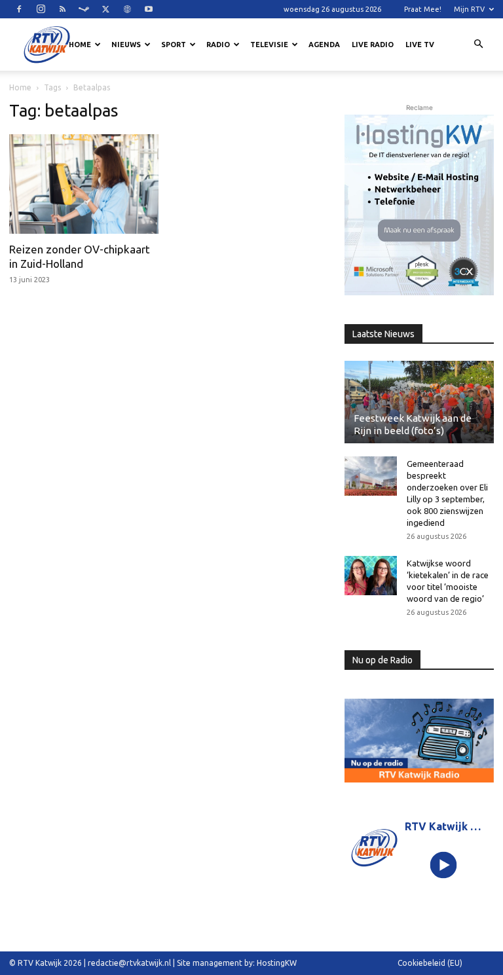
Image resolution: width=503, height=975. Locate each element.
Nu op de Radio (382, 660)
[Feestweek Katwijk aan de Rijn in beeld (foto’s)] (419, 402)
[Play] (443, 865)
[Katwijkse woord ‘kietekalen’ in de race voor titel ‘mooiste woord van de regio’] (371, 575)
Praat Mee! (422, 9)
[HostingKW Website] (419, 205)
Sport (173, 44)
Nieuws (126, 44)
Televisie (269, 44)
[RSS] (62, 9)
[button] (478, 44)
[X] (105, 9)
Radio (218, 44)
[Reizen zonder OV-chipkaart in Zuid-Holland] (83, 184)
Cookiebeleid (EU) (430, 963)
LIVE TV (419, 44)
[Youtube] (148, 9)
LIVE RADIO (373, 44)
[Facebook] (19, 9)
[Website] (127, 9)
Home (80, 44)
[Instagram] (40, 9)
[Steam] (84, 9)
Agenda (324, 44)
